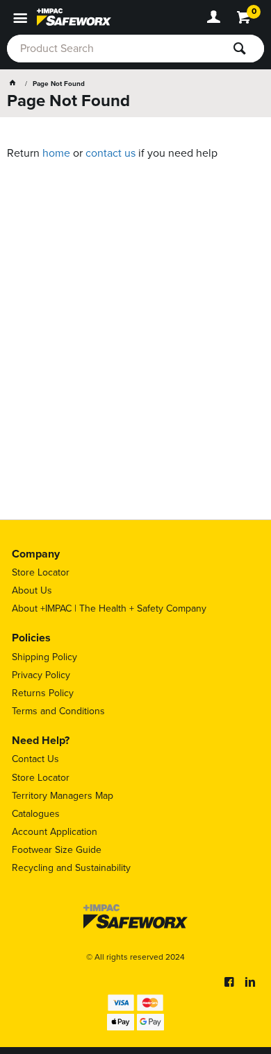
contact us (110, 153)
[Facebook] (229, 982)
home (56, 153)
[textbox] (114, 48)
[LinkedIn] (250, 982)
